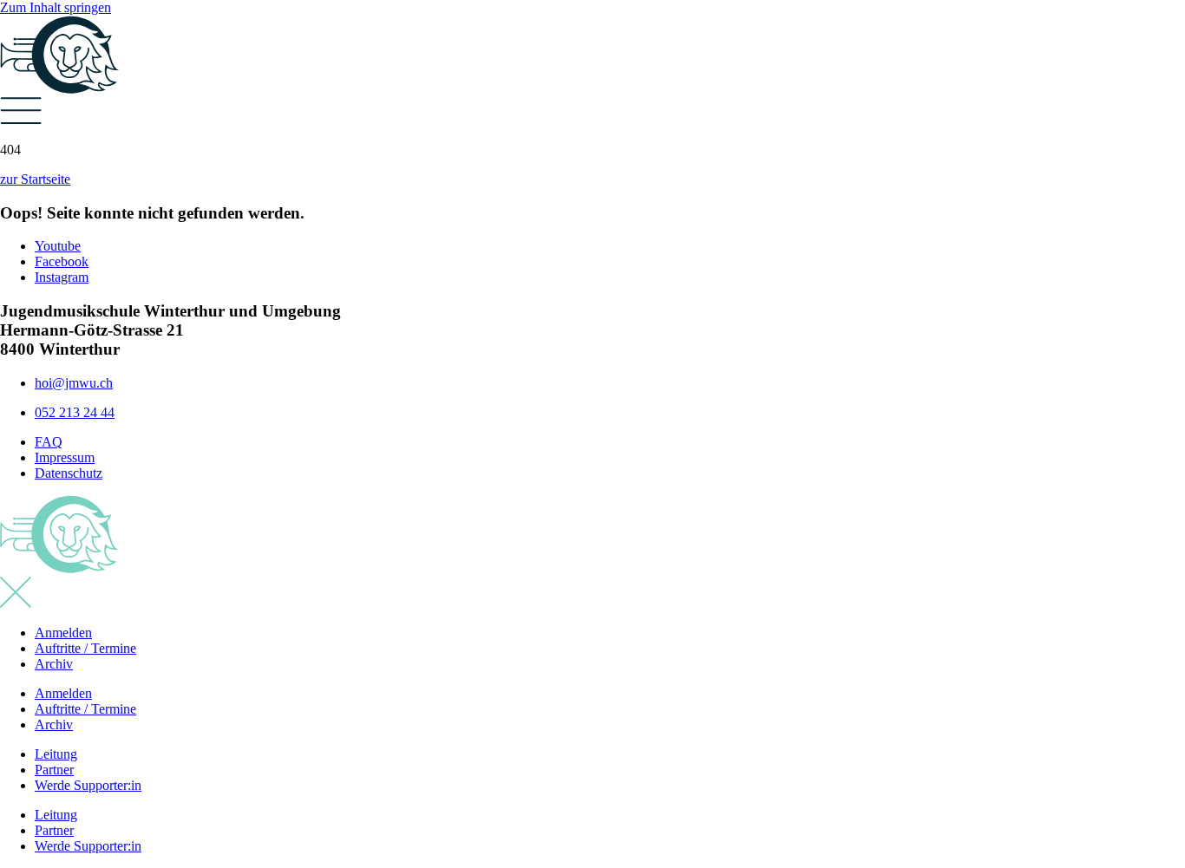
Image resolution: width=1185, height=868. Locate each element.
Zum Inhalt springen (55, 7)
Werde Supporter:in (88, 785)
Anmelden (63, 632)
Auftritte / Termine (85, 648)
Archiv (54, 663)
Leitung (56, 754)
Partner (54, 769)
